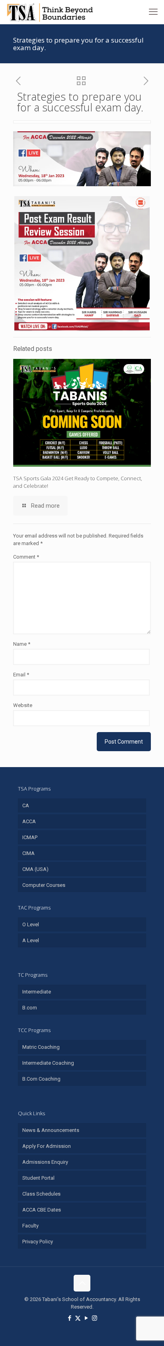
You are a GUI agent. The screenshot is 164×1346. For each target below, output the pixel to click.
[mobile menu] (153, 12)
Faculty (30, 1226)
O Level (30, 924)
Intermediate (36, 992)
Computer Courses (43, 885)
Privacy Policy (37, 1242)
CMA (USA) (35, 869)
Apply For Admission (46, 1146)
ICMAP (29, 837)
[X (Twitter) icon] (78, 1318)
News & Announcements (50, 1130)
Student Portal (38, 1178)
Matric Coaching (41, 1047)
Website (22, 705)
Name (21, 644)
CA (25, 805)
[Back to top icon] (82, 1283)
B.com (29, 1008)
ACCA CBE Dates (41, 1210)
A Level (30, 940)
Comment (26, 557)
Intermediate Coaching (48, 1063)
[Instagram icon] (95, 1318)
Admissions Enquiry (45, 1162)
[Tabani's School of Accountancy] (50, 12)
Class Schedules (41, 1194)
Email (21, 675)
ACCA (29, 821)
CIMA (28, 853)
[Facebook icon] (69, 1318)
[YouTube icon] (86, 1318)
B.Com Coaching (41, 1079)
